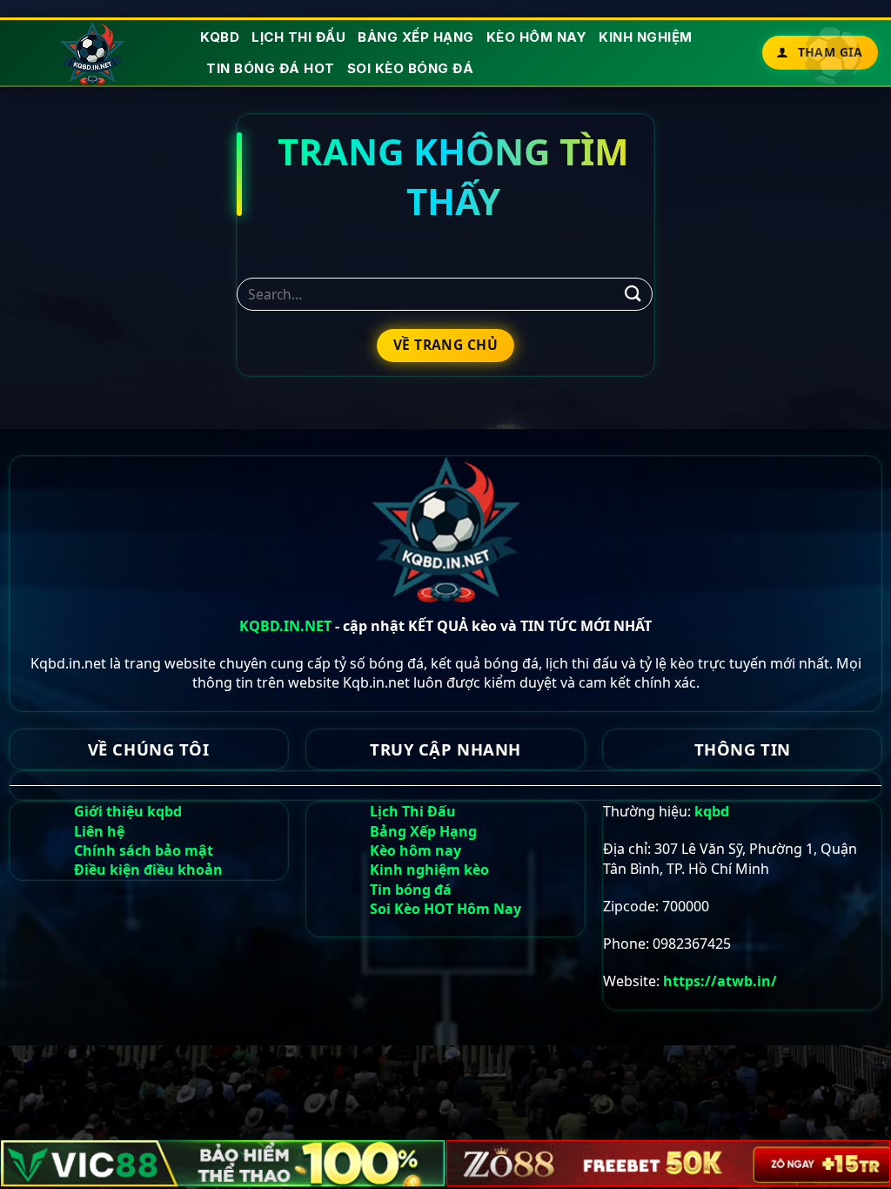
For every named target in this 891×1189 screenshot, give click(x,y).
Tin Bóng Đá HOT (270, 68)
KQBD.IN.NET (285, 625)
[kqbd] (93, 52)
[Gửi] (633, 294)
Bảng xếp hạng (416, 37)
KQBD (219, 37)
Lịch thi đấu (298, 37)
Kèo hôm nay (536, 37)
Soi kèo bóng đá (410, 68)
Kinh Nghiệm (646, 37)
